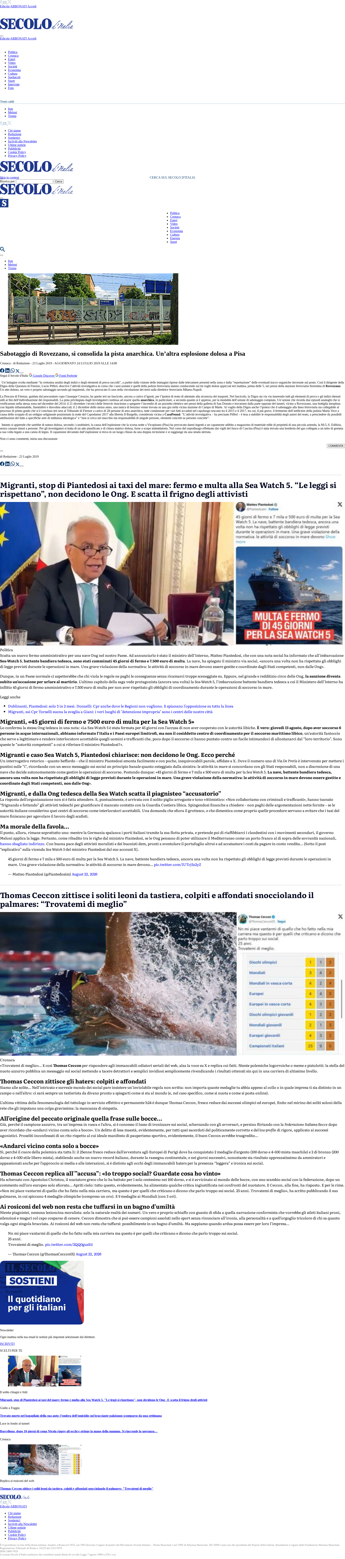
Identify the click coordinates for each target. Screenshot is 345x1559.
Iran (10, 108)
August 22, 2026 (84, 874)
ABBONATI (18, 6)
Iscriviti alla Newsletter (22, 141)
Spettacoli (14, 77)
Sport (11, 80)
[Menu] (1, 198)
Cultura (12, 73)
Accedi (31, 6)
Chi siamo (14, 130)
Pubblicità (14, 148)
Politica (12, 52)
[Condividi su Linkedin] (7, 371)
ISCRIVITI (7, 1343)
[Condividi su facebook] (2, 371)
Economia (14, 70)
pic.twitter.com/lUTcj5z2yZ (177, 864)
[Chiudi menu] (1, 36)
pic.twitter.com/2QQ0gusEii (69, 1244)
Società (12, 66)
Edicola (5, 6)
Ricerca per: (7, 181)
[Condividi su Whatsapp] (13, 371)
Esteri (11, 59)
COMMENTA (335, 445)
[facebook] (1, 2)
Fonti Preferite (67, 375)
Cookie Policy (17, 152)
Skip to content (9, 177)
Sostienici (14, 137)
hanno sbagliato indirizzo (22, 843)
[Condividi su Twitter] (18, 371)
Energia (175, 238)
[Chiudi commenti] (1, 450)
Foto (11, 88)
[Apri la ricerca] (2, 250)
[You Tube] (5, 2)
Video (12, 63)
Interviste (14, 84)
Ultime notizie (17, 145)
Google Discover (43, 375)
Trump (12, 116)
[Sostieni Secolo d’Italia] (42, 1323)
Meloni (12, 112)
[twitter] (9, 2)
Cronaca (13, 55)
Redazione (14, 134)
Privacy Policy (17, 155)
